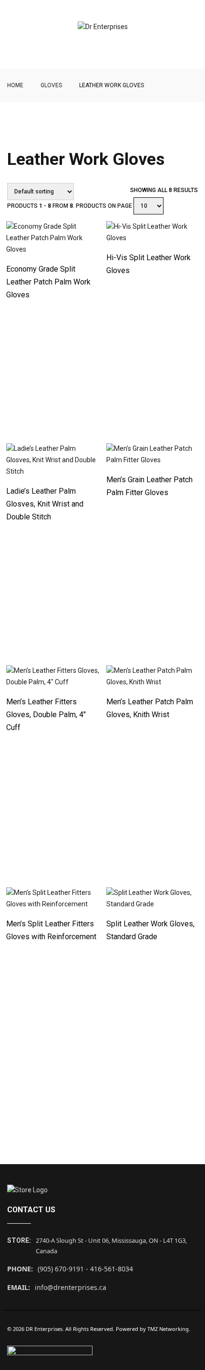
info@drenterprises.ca (70, 1287)
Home (15, 85)
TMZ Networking (168, 1328)
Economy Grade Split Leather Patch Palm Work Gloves (48, 281)
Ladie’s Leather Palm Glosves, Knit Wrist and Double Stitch (44, 504)
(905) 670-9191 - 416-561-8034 (85, 1268)
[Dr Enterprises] (103, 27)
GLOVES (51, 85)
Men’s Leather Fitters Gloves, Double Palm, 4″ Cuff (46, 714)
